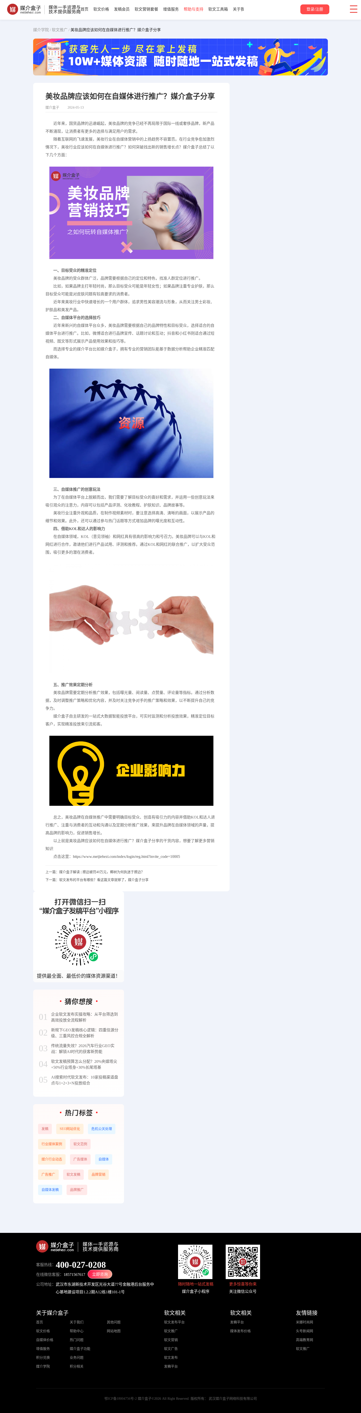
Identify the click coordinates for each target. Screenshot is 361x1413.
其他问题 (114, 1322)
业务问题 (76, 1357)
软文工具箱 (218, 9)
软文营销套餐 (146, 9)
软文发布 (171, 1357)
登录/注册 (314, 9)
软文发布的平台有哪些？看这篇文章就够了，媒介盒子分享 (104, 880)
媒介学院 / (42, 30)
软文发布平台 (174, 1322)
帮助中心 (76, 1331)
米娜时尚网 (304, 1322)
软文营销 (171, 1340)
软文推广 (171, 1331)
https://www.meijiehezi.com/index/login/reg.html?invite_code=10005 (126, 856)
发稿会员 (122, 9)
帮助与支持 (193, 9)
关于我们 (241, 9)
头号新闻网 (304, 1331)
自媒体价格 (44, 1340)
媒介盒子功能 (80, 1349)
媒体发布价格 (240, 1331)
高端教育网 (304, 1340)
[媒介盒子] (44, 6)
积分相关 (76, 1366)
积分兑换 (43, 1357)
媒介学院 (43, 1366)
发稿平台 (171, 1366)
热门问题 (76, 1340)
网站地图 (114, 1331)
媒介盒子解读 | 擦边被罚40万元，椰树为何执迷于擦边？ (101, 872)
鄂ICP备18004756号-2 (120, 1398)
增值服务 (171, 9)
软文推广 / (60, 30)
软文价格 (101, 9)
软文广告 (171, 1349)
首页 (84, 9)
